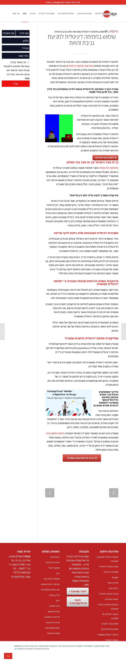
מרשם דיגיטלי (54, 568)
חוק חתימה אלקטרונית (50, 589)
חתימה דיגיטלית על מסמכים (110, 616)
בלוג (58, 600)
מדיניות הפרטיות (53, 622)
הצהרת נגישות (54, 611)
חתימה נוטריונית (111, 599)
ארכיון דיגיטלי (112, 582)
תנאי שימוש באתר (52, 627)
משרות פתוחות (53, 633)
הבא (113, 492)
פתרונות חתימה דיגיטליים (80, 66)
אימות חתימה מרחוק (109, 629)
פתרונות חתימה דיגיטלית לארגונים (108, 606)
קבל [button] (8, 656)
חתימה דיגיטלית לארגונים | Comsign (107, 559)
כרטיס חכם (113, 588)
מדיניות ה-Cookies (52, 617)
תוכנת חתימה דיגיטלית (108, 566)
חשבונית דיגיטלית (111, 572)
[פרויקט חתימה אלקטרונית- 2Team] (123, 331)
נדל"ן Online (54, 595)
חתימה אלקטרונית (55, 433)
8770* (16, 572)
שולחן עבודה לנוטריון (109, 623)
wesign (115, 577)
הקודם (49, 492)
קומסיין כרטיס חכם (52, 578)
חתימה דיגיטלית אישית (50, 584)
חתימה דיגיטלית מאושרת (108, 634)
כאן (16, 648)
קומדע (48, 2)
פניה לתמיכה (54, 606)
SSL (58, 573)
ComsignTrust (58, 2)
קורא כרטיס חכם (53, 562)
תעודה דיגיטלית (111, 640)
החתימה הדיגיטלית (108, 168)
